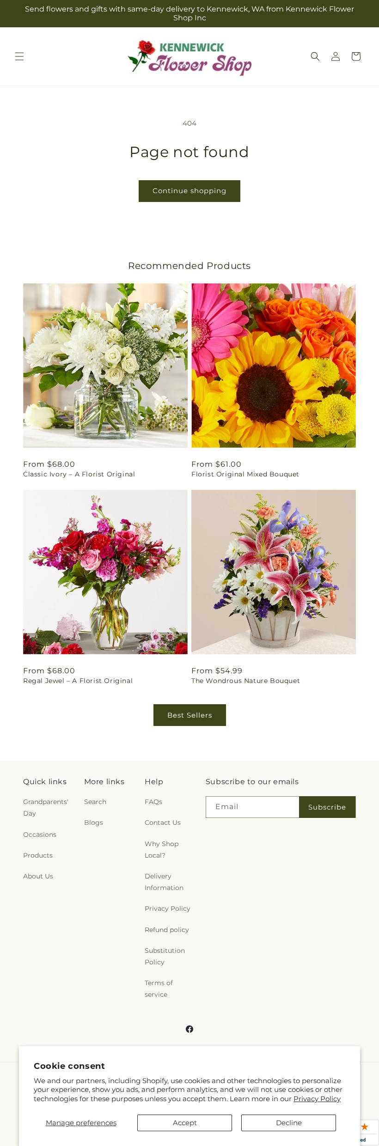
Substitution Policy (165, 956)
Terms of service (159, 989)
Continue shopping (189, 190)
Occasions (39, 834)
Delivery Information (164, 882)
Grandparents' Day (45, 807)
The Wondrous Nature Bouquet (245, 681)
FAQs (153, 802)
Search (95, 802)
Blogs (93, 822)
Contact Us (163, 822)
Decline (289, 1122)
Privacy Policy (317, 1098)
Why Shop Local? (161, 850)
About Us (38, 876)
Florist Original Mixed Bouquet (245, 474)
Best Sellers (189, 715)
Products (38, 855)
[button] (19, 56)
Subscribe (327, 807)
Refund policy (167, 930)
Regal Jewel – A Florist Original (78, 681)
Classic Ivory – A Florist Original (79, 474)
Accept (185, 1122)
